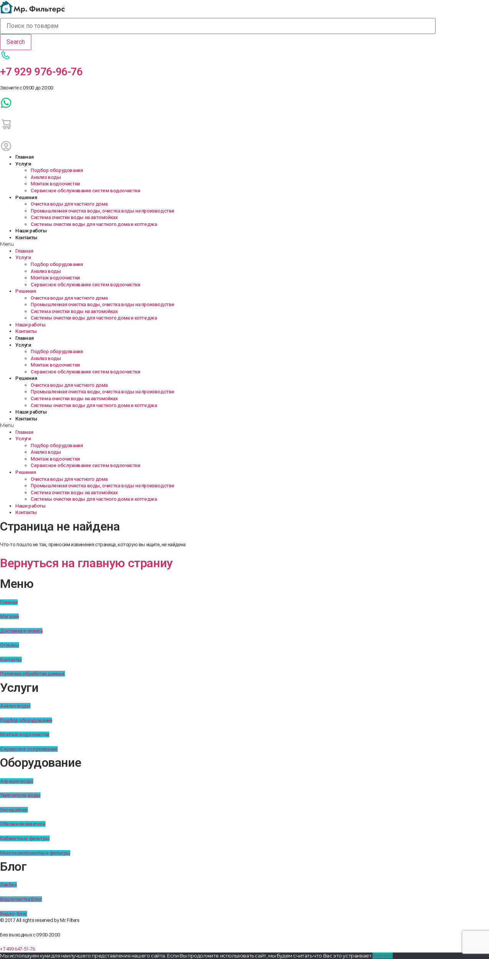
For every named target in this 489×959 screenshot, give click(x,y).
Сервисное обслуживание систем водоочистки (85, 190)
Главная (24, 157)
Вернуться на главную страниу (86, 563)
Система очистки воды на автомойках (74, 217)
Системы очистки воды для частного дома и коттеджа (94, 224)
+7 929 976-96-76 (41, 71)
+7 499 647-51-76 (17, 949)
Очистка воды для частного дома (69, 204)
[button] (218, 244)
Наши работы (31, 231)
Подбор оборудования (57, 170)
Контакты (26, 237)
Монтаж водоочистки (55, 184)
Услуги (23, 164)
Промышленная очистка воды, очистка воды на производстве (103, 211)
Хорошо (382, 956)
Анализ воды (46, 177)
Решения (26, 197)
